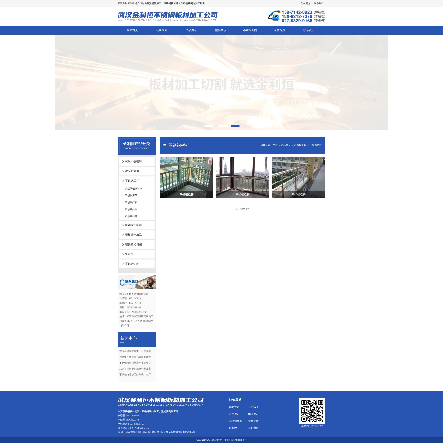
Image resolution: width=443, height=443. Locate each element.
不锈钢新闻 (250, 30)
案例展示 (220, 30)
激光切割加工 (133, 171)
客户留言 (253, 428)
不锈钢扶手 (131, 209)
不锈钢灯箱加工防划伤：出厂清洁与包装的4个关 (136, 374)
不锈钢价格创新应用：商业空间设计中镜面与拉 (136, 363)
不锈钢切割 (132, 263)
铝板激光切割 (133, 244)
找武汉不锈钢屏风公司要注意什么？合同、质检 (136, 357)
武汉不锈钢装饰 (133, 188)
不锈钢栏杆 (131, 216)
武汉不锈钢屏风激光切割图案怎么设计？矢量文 (136, 368)
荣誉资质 (279, 30)
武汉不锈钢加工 (134, 161)
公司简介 (305, 3)
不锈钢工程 (132, 180)
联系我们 (319, 3)
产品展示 (191, 30)
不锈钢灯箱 (131, 202)
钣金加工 (130, 254)
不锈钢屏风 (131, 195)
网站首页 (132, 30)
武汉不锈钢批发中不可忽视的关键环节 (136, 351)
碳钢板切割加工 (134, 224)
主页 (275, 145)
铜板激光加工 (133, 234)
